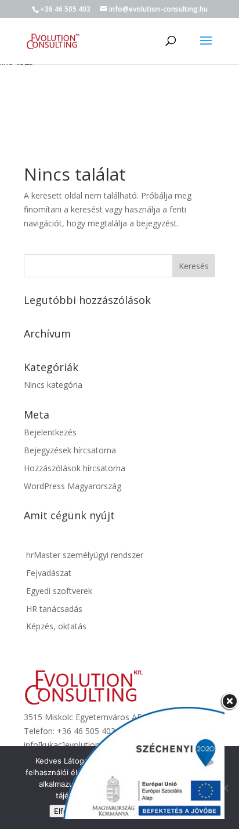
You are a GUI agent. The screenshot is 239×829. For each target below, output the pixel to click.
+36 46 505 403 (65, 9)
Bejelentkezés (50, 432)
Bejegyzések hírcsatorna (70, 450)
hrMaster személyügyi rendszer (83, 554)
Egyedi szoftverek (58, 590)
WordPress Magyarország (72, 485)
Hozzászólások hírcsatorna (74, 468)
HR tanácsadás (53, 608)
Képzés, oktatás (55, 626)
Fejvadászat (47, 572)
